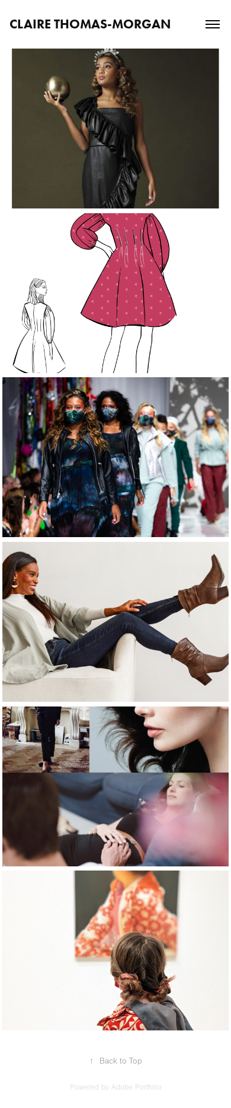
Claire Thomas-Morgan (90, 24)
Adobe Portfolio (136, 1087)
